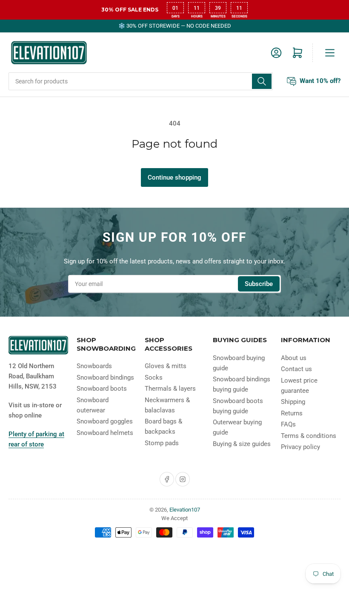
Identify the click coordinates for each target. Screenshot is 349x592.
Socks (154, 377)
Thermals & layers (170, 388)
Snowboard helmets (105, 433)
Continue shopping (174, 177)
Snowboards (94, 366)
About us (293, 358)
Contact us (296, 369)
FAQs (288, 424)
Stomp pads (162, 443)
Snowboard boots (102, 388)
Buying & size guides (242, 444)
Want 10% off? (320, 81)
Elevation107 (184, 509)
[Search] (261, 81)
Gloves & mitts (165, 366)
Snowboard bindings (105, 377)
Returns (292, 413)
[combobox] (141, 81)
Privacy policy (300, 447)
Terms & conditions (308, 436)
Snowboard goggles (105, 421)
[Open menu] (329, 52)
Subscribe (259, 284)
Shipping (293, 402)
